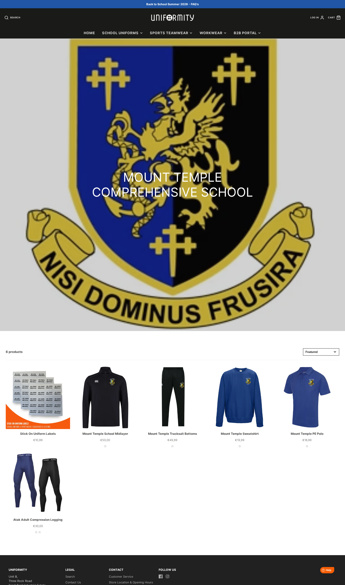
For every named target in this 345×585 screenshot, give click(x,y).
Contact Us (73, 582)
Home (89, 33)
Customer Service (121, 576)
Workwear (211, 33)
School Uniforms (120, 33)
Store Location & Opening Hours (131, 582)
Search (70, 576)
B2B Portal (245, 33)
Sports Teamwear (169, 33)
